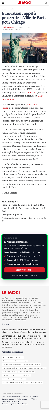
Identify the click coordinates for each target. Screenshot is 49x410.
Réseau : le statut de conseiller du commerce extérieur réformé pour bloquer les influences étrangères (23, 344)
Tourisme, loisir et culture (11, 375)
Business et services (9, 372)
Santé (27, 382)
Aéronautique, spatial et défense (13, 379)
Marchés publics (36, 382)
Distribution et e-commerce (12, 364)
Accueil (4, 9)
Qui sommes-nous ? (8, 399)
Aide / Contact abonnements (11, 397)
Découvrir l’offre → (25, 269)
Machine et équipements (37, 368)
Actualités (11, 9)
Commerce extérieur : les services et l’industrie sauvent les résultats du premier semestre (24, 337)
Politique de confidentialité (10, 401)
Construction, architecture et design (15, 361)
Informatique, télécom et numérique (15, 368)
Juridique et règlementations (12, 382)
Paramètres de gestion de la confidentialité (15, 404)
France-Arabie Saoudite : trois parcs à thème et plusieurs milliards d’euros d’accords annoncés (24, 330)
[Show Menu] (3, 2)
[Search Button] (46, 2)
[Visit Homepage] (24, 2)
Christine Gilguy (9, 27)
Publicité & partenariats (30, 397)
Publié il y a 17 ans (24, 27)
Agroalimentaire (8, 357)
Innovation (26, 375)
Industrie (19, 357)
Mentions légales (22, 399)
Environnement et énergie (32, 364)
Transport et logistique (26, 372)
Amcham (31, 92)
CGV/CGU (32, 399)
